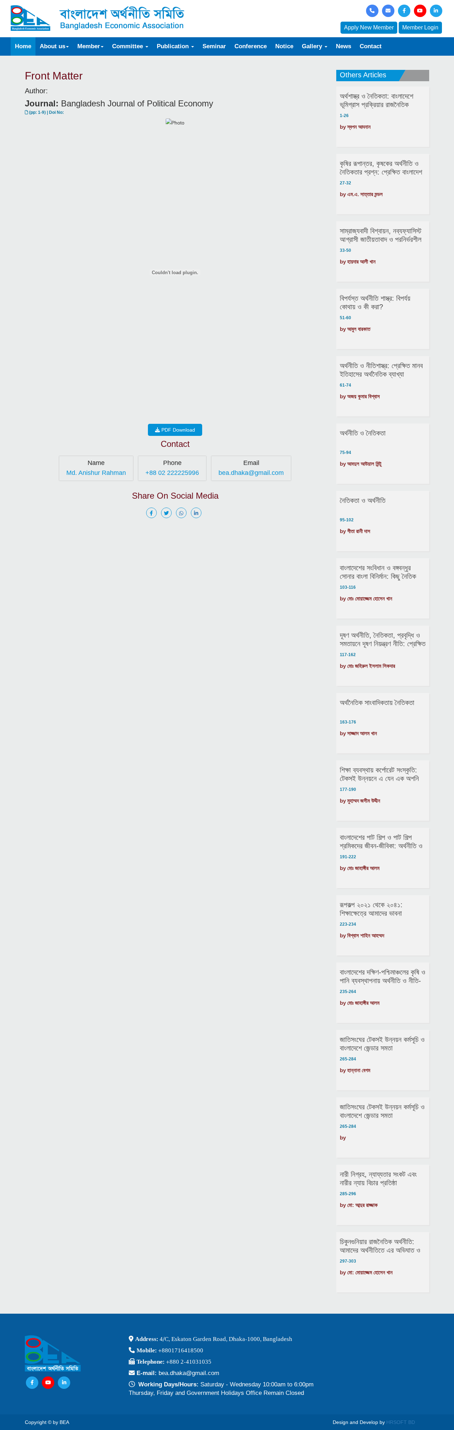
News (343, 46)
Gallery (313, 46)
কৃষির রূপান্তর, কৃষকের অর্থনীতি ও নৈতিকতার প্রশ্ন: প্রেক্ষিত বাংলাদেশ (381, 168)
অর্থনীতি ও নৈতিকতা (363, 433)
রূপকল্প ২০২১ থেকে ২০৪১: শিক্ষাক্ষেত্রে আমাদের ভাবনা (371, 909)
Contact (371, 46)
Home (23, 46)
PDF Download (177, 430)
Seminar (214, 46)
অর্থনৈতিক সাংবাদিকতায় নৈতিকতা (377, 702)
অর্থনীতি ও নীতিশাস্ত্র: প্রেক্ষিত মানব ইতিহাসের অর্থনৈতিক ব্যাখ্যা (381, 370)
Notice (284, 46)
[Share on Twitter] (168, 513)
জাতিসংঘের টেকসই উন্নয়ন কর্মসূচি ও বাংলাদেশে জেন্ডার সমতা (382, 1044)
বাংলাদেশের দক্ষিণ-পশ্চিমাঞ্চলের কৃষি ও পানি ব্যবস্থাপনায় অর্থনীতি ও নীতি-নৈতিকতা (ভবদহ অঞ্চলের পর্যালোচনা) (382, 976)
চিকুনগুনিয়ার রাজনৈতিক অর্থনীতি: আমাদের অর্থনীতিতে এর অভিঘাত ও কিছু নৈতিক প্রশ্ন (380, 1246)
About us (52, 46)
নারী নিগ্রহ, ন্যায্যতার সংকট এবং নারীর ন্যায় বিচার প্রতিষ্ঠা (378, 1178)
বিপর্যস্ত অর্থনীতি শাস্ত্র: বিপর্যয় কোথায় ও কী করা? (375, 302)
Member (88, 46)
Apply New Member (369, 27)
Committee (128, 46)
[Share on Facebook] (153, 513)
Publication (173, 46)
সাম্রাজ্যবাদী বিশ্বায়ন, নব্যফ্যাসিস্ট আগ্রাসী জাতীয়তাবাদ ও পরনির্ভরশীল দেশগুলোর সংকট (380, 235)
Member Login (420, 27)
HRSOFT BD (400, 1422)
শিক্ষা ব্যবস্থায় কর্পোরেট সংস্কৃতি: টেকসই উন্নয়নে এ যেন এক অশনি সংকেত (379, 774)
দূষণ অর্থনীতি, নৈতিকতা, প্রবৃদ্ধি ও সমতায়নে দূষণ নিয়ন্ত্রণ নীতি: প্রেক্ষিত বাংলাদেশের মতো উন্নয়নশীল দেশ (383, 639)
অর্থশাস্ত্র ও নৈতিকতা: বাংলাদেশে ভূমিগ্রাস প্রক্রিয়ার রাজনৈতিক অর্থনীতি (376, 100)
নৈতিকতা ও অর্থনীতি (363, 500)
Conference (250, 46)
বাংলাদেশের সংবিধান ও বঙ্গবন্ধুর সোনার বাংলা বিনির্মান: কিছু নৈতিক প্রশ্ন (378, 572)
